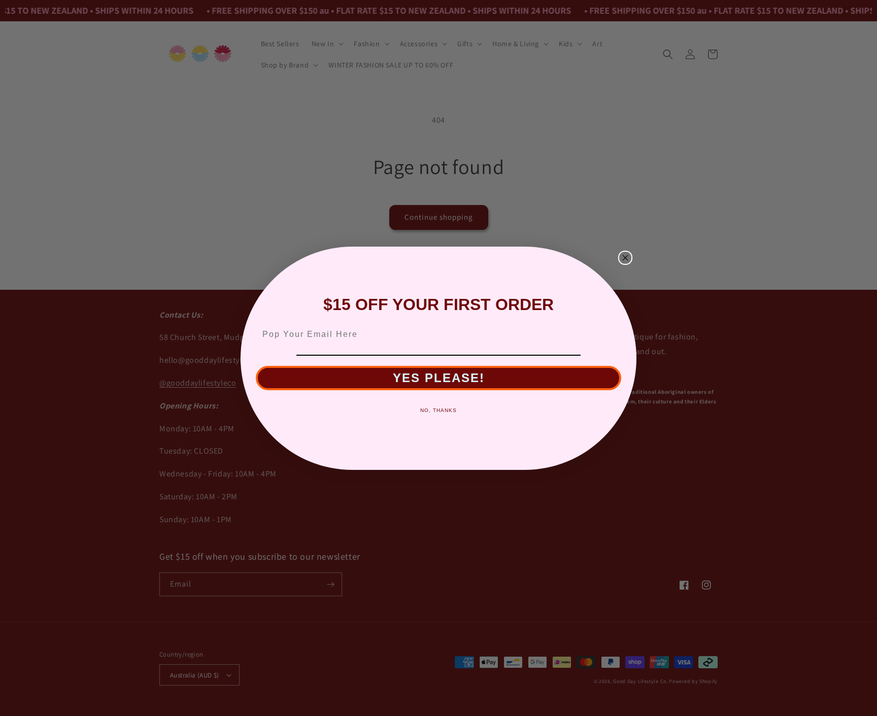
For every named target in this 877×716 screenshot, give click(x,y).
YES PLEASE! (439, 378)
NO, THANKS (438, 410)
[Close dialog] (625, 258)
